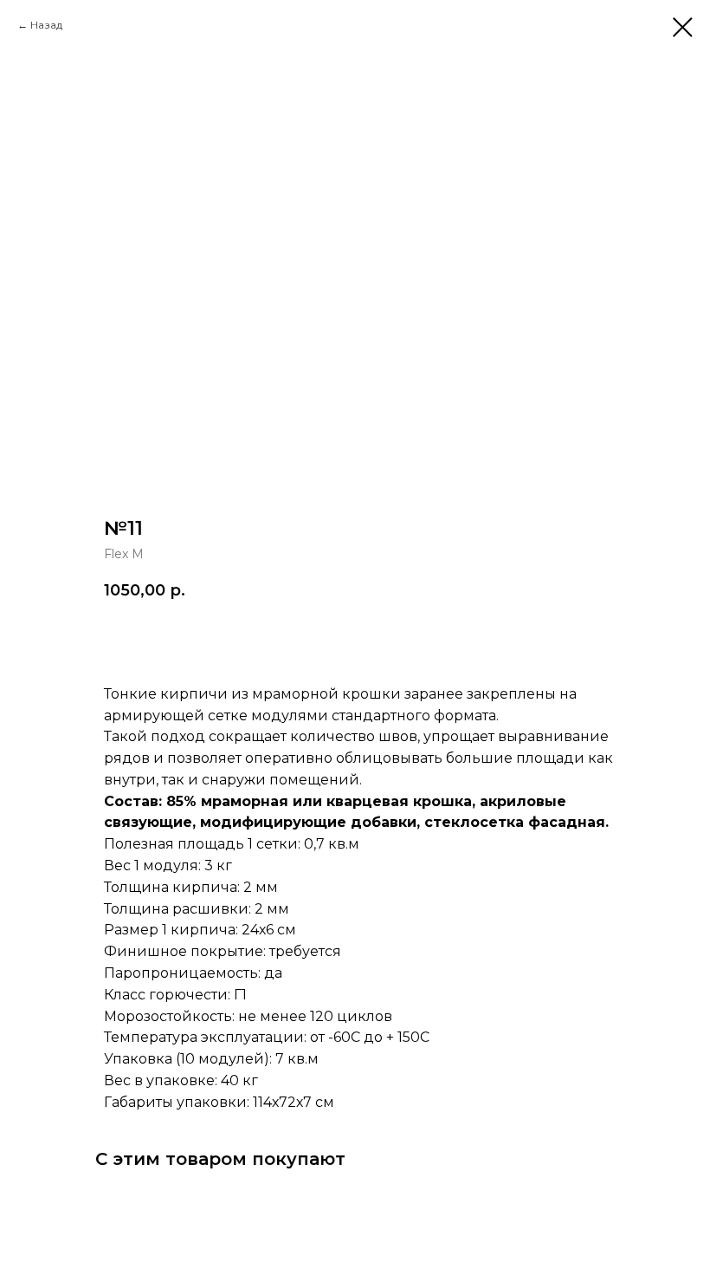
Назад (46, 24)
